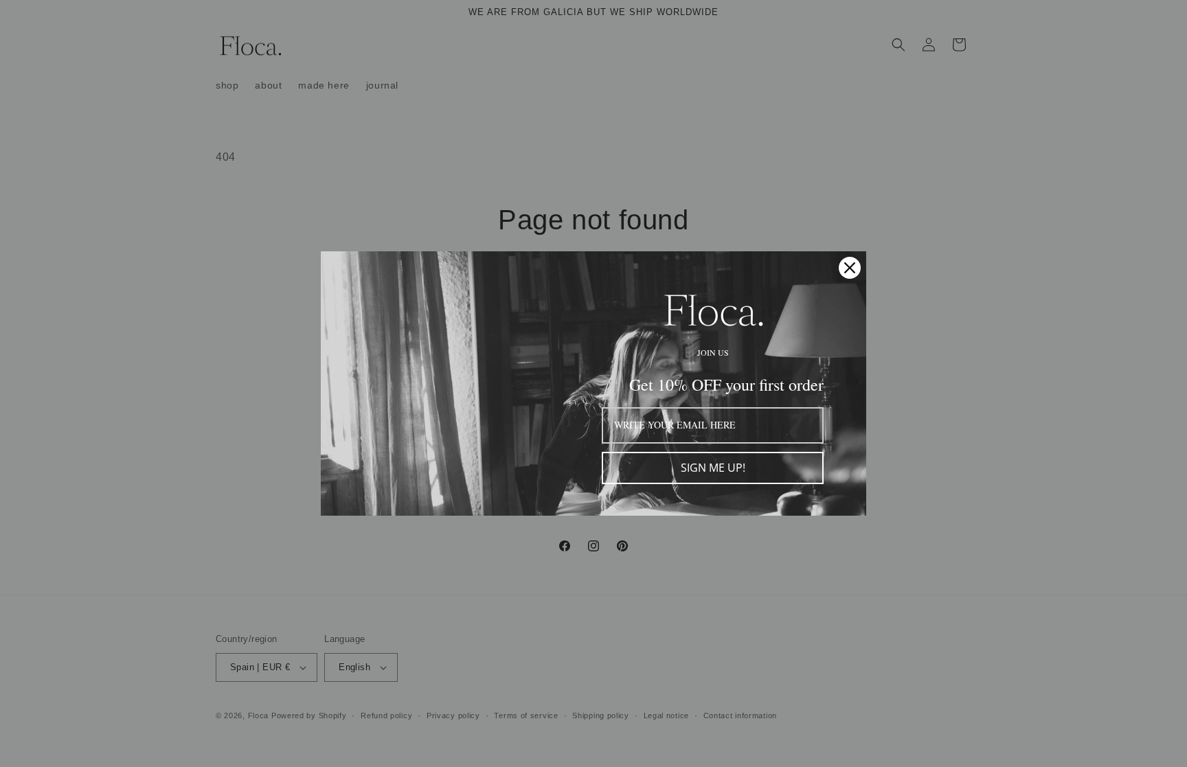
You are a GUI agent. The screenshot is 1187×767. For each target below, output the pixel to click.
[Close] (849, 267)
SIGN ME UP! (713, 467)
